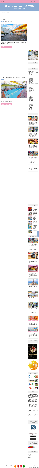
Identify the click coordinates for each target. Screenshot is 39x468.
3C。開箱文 (31, 105)
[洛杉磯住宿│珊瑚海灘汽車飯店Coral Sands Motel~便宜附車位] (14, 89)
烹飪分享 (30, 108)
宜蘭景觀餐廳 (31, 80)
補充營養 (30, 73)
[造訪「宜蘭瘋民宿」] (32, 447)
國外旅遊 (30, 98)
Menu (3, 1)
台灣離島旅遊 (31, 97)
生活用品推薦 (31, 104)
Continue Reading (8, 46)
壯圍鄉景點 (31, 88)
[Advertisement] (14, 63)
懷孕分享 (30, 74)
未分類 (2, 21)
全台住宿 (30, 96)
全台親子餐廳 (31, 78)
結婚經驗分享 (31, 99)
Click (38, 234)
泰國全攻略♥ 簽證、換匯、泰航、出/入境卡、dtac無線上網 (33, 411)
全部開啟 (29, 71)
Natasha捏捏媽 (7, 21)
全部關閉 (32, 71)
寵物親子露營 (31, 81)
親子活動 (30, 82)
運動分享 (30, 106)
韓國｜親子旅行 (31, 90)
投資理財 (30, 87)
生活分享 (30, 107)
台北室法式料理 (31, 89)
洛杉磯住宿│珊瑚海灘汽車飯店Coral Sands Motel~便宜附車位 (13, 77)
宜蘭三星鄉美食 (31, 79)
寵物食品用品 (31, 100)
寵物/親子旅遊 (31, 95)
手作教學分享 (31, 109)
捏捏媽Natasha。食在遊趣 (20, 6)
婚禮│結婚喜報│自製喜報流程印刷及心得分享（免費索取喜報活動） (33, 396)
